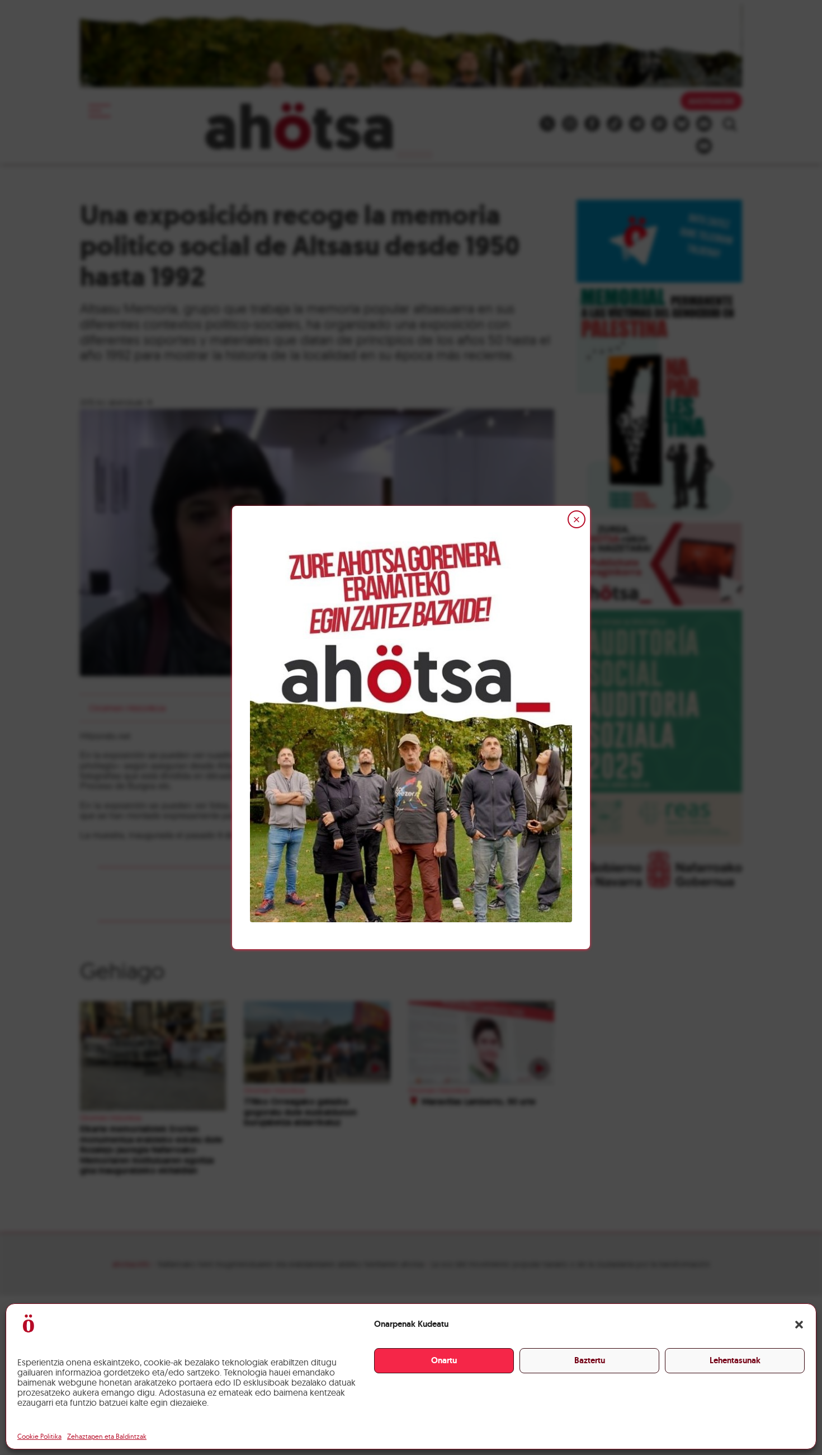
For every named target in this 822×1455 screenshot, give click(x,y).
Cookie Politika (39, 1436)
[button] (799, 1324)
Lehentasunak (735, 1360)
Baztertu (589, 1360)
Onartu (444, 1360)
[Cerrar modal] (576, 519)
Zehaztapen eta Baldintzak (107, 1436)
